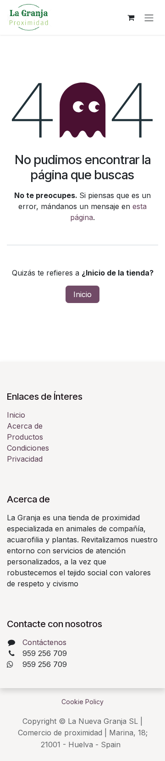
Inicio (82, 294)
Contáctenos (44, 642)
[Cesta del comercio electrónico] (130, 17)
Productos (25, 436)
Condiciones (28, 447)
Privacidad (25, 458)
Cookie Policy (82, 702)
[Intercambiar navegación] (149, 17)
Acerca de (25, 425)
